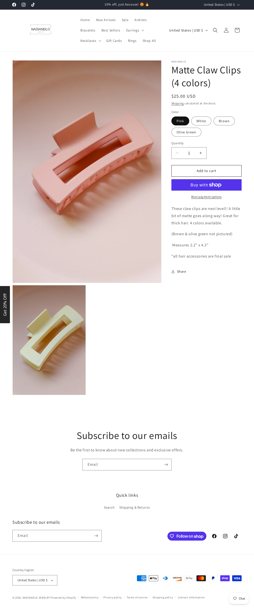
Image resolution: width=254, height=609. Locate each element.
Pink (180, 121)
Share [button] (181, 271)
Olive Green (186, 132)
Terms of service (137, 597)
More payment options (206, 197)
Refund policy (90, 597)
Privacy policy (112, 597)
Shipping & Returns (134, 507)
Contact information (191, 597)
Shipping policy (163, 597)
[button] (134, 30)
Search (109, 507)
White (201, 121)
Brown (224, 121)
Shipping (177, 103)
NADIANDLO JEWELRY (36, 597)
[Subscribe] (165, 464)
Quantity (177, 143)
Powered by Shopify (63, 597)
